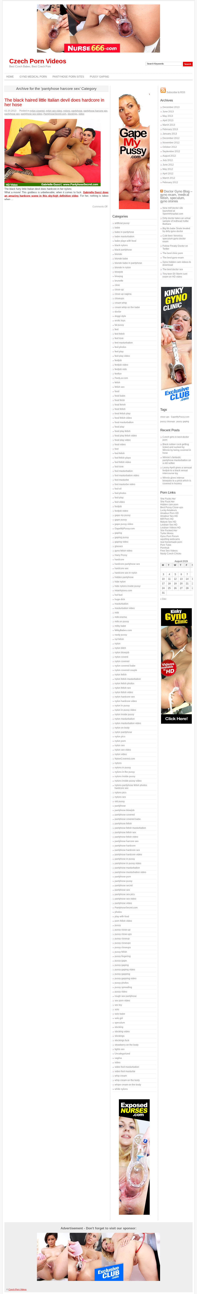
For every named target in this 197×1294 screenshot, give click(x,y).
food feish (120, 400)
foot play (119, 497)
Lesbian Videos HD (170, 527)
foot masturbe (122, 480)
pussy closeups (123, 947)
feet (117, 329)
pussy (118, 925)
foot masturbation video (127, 475)
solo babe (120, 1013)
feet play (119, 351)
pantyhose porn (123, 876)
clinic (117, 285)
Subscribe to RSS (175, 92)
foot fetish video (123, 462)
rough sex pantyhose (126, 996)
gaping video (121, 541)
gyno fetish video (123, 550)
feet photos (120, 347)
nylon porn (120, 741)
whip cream (121, 1075)
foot (117, 449)
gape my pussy (122, 515)
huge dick (120, 599)
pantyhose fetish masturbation (130, 828)
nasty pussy (121, 634)
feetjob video (121, 364)
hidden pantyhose (124, 577)
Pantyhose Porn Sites (68, 76)
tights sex (119, 1049)
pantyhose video (123, 903)
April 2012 (168, 173)
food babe (120, 395)
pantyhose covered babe (128, 819)
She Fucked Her (168, 530)
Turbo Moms (166, 533)
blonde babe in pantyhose (128, 263)
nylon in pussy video (125, 710)
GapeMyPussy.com (125, 528)
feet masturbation (124, 342)
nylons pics (120, 792)
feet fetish (120, 333)
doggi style (120, 316)
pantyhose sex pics (125, 894)
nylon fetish (121, 674)
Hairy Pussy (121, 555)
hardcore (119, 559)
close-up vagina (123, 294)
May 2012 (168, 169)
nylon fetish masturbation (128, 679)
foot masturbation (124, 471)
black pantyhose (123, 249)
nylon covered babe (125, 665)
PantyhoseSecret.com (54, 114)
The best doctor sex (173, 269)
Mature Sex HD (168, 521)
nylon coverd (121, 657)
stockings (72, 114)
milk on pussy (122, 621)
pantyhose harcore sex (95, 110)
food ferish (120, 404)
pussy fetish (121, 952)
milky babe (120, 626)
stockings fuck (122, 1040)
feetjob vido (121, 369)
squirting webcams (170, 539)
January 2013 (170, 133)
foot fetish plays (123, 457)
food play (119, 426)
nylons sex (120, 797)
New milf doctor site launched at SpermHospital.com (173, 211)
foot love (119, 466)
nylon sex (120, 745)
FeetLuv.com (121, 378)
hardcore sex (121, 568)
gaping (118, 533)
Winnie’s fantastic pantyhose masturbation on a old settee (177, 460)
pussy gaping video (125, 969)
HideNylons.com (123, 590)
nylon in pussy (122, 705)
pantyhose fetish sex (125, 832)
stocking (119, 1027)
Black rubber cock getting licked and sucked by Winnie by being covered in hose (177, 448)
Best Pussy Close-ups (171, 507)
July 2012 (168, 160)
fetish (117, 382)
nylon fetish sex (123, 688)
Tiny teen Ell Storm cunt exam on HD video (175, 275)
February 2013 (170, 129)
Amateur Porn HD (169, 513)
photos (118, 912)
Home (10, 76)
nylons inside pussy (125, 776)
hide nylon (120, 581)
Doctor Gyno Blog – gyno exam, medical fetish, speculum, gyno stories (176, 196)
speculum (120, 1022)
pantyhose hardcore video (128, 854)
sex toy (118, 1005)
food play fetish (122, 431)
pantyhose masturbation (127, 867)
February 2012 (170, 182)
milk (117, 612)
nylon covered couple (126, 670)
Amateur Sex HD (169, 516)
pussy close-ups (123, 934)
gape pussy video (124, 524)
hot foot (118, 595)
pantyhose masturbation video (130, 872)
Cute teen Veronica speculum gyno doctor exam (174, 238)
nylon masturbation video (128, 723)
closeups (119, 298)
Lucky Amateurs (168, 510)
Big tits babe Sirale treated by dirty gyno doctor (176, 230)
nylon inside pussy (124, 714)
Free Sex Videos (169, 550)
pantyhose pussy (123, 881)
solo (117, 1009)
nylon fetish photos (124, 683)
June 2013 (168, 111)
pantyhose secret (124, 885)
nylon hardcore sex (125, 696)
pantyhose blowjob (124, 810)
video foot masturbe (125, 1071)
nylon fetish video (124, 692)
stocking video (122, 1031)
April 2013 (168, 120)
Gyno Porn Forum (169, 536)
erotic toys (120, 320)
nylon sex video (54, 110)
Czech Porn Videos (37, 61)
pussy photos (122, 983)
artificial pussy (122, 223)
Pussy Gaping (99, 76)
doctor (118, 311)
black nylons (121, 245)
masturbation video (125, 608)
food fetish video (123, 418)
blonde (118, 254)
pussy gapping (122, 974)
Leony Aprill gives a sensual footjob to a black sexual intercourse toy (177, 470)
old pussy (120, 801)
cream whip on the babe (127, 307)
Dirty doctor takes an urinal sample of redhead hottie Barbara (176, 221)
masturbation (121, 603)
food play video (123, 440)
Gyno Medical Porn (33, 76)
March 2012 (169, 178)
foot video (120, 502)
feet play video (122, 356)
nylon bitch (120, 648)
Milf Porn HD (167, 519)
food (117, 391)
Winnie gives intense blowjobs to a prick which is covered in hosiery (177, 480)
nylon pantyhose (123, 732)
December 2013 (171, 107)
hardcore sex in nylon (126, 572)
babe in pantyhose (124, 232)
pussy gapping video (125, 978)
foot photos (120, 493)
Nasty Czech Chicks (170, 553)
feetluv (118, 373)
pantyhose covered (125, 814)
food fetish (120, 409)
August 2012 (169, 156)
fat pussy (119, 325)
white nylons (121, 1089)
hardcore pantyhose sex (127, 564)
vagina (118, 1058)
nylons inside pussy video (128, 780)
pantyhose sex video (31, 114)
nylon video (121, 754)
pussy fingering (123, 956)
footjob (118, 506)
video (81, 114)
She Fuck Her (167, 501)
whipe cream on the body (128, 1084)
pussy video (121, 991)
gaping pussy (122, 537)
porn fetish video (123, 921)
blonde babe (121, 258)
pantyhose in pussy (125, 859)
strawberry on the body (127, 1044)
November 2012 (171, 142)
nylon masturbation (125, 719)
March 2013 (169, 125)
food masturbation (124, 422)
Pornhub (164, 547)
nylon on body (122, 727)
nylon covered (37, 110)
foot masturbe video (125, 484)
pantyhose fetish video (126, 836)
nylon (117, 643)
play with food (122, 916)
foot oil (118, 488)
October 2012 (170, 147)
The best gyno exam (173, 257)
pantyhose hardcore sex (127, 850)
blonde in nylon (123, 267)
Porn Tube (165, 545)
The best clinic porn (173, 253)
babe (117, 227)
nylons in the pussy (125, 772)
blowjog (119, 276)
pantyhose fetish (123, 823)
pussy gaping (122, 965)
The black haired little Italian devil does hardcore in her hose (54, 102)
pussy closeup (122, 938)
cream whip (121, 303)
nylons (66, 110)
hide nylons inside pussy (127, 586)
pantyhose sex (12, 114)
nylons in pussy (123, 767)
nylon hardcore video (126, 701)
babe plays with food (125, 241)
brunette (119, 280)
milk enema (121, 617)
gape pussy (121, 519)
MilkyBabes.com (123, 630)
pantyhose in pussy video (128, 863)
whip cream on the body (127, 1080)
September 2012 (171, 151)
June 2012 (168, 164)
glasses (119, 546)
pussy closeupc (123, 943)
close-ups (164, 417)
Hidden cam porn (169, 504)
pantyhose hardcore (125, 845)
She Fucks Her (168, 498)
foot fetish (120, 453)
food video (120, 444)
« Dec (163, 599)
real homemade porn (171, 542)
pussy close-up (122, 929)
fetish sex (119, 387)
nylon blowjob (122, 652)
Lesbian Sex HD (168, 524)
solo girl (119, 1018)
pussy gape (121, 960)
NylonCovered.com (125, 758)
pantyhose (76, 110)
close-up (119, 289)
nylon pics (120, 736)
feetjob (118, 360)
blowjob (119, 272)
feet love (119, 338)
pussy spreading (123, 987)
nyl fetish (119, 639)
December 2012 (171, 138)
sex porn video (122, 1000)
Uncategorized (122, 1053)
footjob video (121, 511)
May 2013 (168, 116)
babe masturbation (124, 236)
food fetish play (122, 413)
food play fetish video (126, 435)
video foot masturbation (127, 1067)
